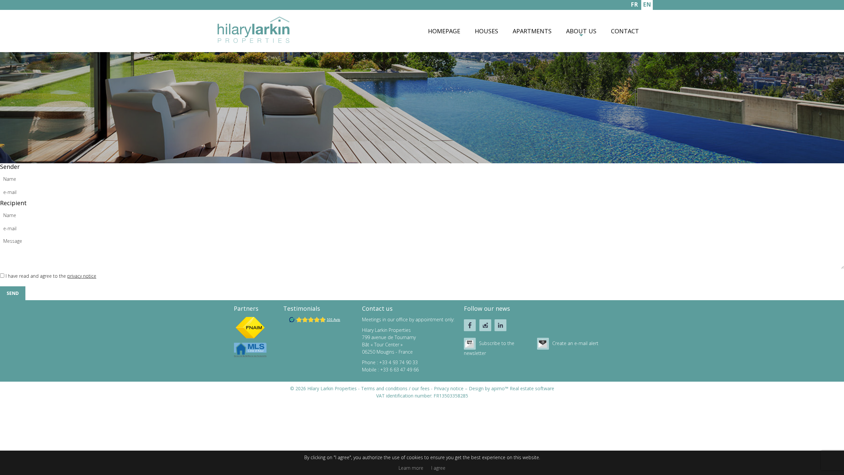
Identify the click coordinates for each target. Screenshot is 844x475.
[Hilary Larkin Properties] (253, 41)
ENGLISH (647, 5)
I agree (438, 468)
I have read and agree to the (51, 276)
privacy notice (81, 276)
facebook (470, 325)
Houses (486, 31)
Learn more (411, 468)
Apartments (532, 31)
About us (581, 31)
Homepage (444, 31)
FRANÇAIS (634, 5)
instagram (485, 325)
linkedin (500, 325)
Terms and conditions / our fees (395, 388)
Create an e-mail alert (575, 343)
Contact (625, 31)
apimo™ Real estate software (522, 388)
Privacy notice (449, 388)
